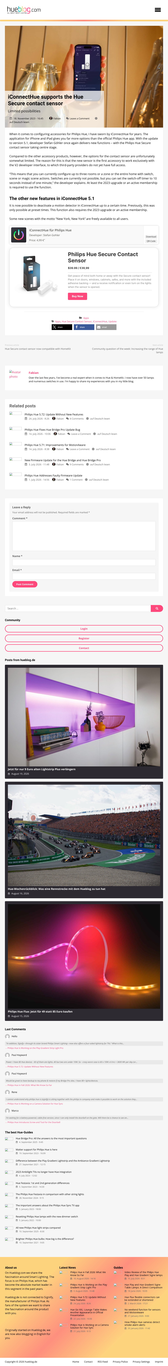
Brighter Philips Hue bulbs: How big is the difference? (45, 1239)
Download (151, 236)
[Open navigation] (158, 10)
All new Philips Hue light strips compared (38, 1227)
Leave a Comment (80, 118)
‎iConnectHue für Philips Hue (50, 230)
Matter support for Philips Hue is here (36, 1149)
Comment (19, 518)
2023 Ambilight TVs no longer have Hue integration (44, 1172)
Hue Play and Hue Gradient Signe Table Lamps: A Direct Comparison (143, 1286)
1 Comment (76, 479)
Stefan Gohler (51, 235)
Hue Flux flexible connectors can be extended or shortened (142, 1298)
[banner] (24, 10)
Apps (86, 318)
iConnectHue (100, 321)
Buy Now (77, 296)
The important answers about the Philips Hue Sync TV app (47, 1205)
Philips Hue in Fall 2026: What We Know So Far (88, 1274)
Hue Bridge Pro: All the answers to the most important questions (51, 1138)
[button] (62, 327)
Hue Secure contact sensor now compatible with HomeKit (38, 349)
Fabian (57, 118)
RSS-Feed (103, 1361)
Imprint (159, 1361)
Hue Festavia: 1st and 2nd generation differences (42, 1183)
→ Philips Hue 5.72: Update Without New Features (29, 1066)
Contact (84, 648)
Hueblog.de (38, 1330)
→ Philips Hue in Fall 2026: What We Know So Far (28, 1085)
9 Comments (77, 464)
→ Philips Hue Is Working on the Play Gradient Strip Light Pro (34, 1048)
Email (17, 570)
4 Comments (77, 418)
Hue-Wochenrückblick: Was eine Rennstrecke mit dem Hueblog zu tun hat (56, 889)
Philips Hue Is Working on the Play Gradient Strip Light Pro (88, 1286)
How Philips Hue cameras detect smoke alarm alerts (142, 1323)
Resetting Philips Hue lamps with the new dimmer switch (47, 1216)
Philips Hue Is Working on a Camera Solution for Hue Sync (89, 1326)
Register (84, 638)
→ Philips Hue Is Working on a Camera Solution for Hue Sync (34, 1103)
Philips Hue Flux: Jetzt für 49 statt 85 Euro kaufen (40, 1011)
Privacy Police (120, 1361)
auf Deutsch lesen (19, 122)
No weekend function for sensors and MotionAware (142, 1311)
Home (75, 1361)
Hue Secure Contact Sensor (77, 321)
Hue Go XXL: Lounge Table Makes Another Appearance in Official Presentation (88, 1312)
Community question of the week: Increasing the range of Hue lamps (127, 350)
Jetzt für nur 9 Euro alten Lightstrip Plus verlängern (41, 769)
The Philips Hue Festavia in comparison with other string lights (50, 1194)
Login (83, 628)
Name (17, 556)
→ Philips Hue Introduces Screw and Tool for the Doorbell (32, 1122)
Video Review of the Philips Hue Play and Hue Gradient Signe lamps (144, 1274)
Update (112, 321)
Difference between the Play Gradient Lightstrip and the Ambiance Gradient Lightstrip (63, 1160)
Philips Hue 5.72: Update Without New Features (88, 1298)
